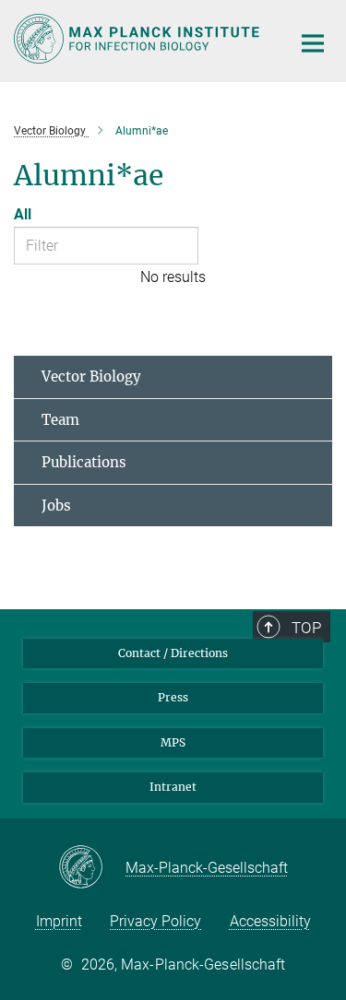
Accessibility (270, 921)
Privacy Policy (155, 921)
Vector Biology (91, 376)
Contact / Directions (173, 653)
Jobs (56, 505)
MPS (173, 742)
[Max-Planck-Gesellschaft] (91, 868)
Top (306, 627)
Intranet (173, 787)
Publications (84, 462)
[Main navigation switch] (312, 43)
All (22, 214)
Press (173, 697)
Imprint (59, 921)
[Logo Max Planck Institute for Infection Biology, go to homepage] (138, 39)
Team (60, 420)
